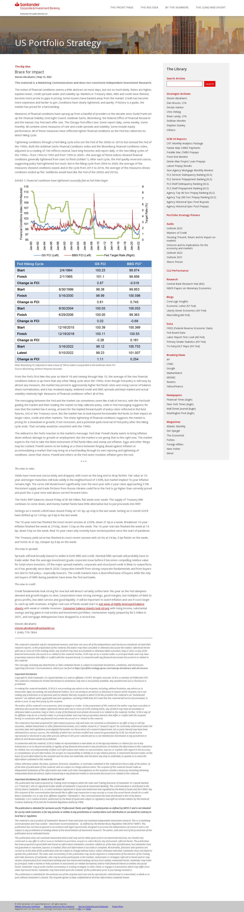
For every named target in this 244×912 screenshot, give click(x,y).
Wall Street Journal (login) (181, 408)
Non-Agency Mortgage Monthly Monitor (190, 170)
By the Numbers (176, 7)
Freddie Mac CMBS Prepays (183, 152)
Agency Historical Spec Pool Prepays (188, 206)
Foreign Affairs (175, 444)
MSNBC (171, 377)
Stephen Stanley (176, 125)
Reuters (171, 382)
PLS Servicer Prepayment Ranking (186, 179)
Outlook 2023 (174, 228)
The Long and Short (211, 7)
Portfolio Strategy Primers (183, 215)
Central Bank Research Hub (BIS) (186, 283)
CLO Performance (177, 270)
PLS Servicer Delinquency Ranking (186, 174)
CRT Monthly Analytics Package (185, 143)
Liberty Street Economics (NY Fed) (186, 310)
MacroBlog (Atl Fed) (178, 315)
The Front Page (121, 7)
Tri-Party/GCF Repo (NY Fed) (183, 346)
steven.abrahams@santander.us (34, 628)
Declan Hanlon (175, 107)
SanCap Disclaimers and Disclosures (93, 906)
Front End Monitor (177, 156)
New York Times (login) (180, 404)
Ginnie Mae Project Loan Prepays (186, 161)
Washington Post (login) (180, 413)
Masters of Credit (177, 232)
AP (168, 359)
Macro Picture (175, 262)
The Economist (175, 435)
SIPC (79, 909)
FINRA (88, 909)
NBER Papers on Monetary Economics (189, 288)
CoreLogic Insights (177, 301)
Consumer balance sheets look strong (86, 608)
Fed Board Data (176, 332)
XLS (209, 174)
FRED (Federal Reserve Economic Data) (190, 328)
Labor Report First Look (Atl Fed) (186, 337)
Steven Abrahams (25, 76)
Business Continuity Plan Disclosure (59, 906)
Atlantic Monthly (176, 426)
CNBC (170, 364)
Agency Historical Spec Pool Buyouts (188, 202)
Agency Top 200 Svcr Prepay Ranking (188, 197)
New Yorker (173, 448)
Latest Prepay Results (179, 166)
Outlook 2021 (174, 257)
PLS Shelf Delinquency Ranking (184, 184)
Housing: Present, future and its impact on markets (191, 238)
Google (171, 368)
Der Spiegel (173, 430)
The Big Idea (149, 7)
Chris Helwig (174, 111)
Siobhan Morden (176, 120)
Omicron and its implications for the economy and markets (187, 246)
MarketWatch (174, 373)
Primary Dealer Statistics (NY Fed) (186, 341)
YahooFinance (175, 386)
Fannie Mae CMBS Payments (183, 148)
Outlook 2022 (174, 252)
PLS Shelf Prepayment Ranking (184, 188)
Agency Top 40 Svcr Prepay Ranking (187, 192)
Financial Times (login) (179, 399)
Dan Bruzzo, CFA (176, 103)
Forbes (171, 440)
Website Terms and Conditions (27, 906)
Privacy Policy (117, 906)
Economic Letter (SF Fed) (181, 306)
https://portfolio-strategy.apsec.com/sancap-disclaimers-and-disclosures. (111, 668)
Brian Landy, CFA (176, 116)
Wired (170, 453)
